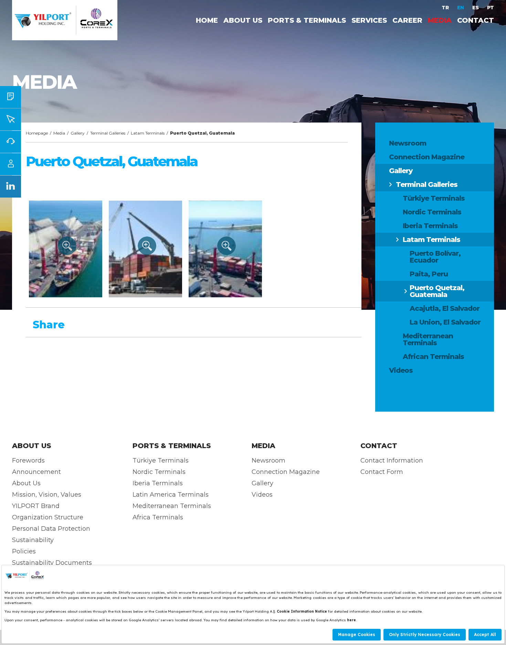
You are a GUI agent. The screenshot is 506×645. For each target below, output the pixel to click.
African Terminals (433, 356)
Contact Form (381, 472)
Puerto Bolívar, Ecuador (435, 256)
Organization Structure (47, 517)
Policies (24, 551)
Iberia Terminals (430, 226)
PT (490, 7)
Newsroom (407, 143)
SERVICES (369, 20)
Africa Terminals (158, 517)
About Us (26, 483)
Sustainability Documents (52, 563)
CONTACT (475, 20)
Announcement (36, 472)
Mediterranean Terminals (428, 339)
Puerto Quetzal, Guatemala (437, 291)
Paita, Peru (429, 274)
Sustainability (33, 540)
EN (461, 7)
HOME (207, 20)
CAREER (407, 20)
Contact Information (391, 460)
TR (446, 7)
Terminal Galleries (426, 184)
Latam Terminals (431, 239)
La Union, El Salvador (445, 322)
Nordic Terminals (432, 212)
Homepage (37, 133)
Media (59, 133)
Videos (401, 370)
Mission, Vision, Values (46, 494)
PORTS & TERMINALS (307, 20)
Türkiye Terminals (434, 198)
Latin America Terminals (171, 494)
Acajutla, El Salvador (444, 308)
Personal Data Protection (51, 529)
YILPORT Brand (36, 506)
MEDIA (440, 20)
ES (476, 7)
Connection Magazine (426, 157)
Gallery (400, 171)
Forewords (28, 460)
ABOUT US (242, 20)
